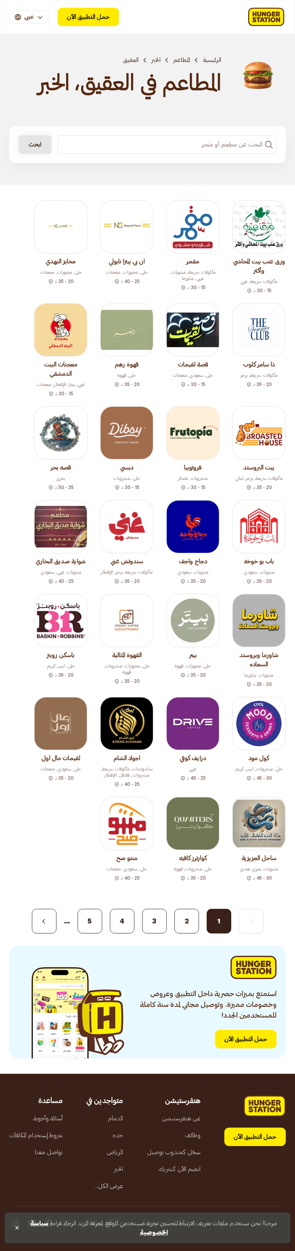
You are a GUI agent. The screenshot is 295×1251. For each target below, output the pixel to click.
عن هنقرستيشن (181, 1118)
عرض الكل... (108, 1186)
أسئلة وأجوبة (48, 1118)
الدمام (115, 1118)
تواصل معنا (49, 1152)
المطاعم (181, 60)
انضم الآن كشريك (180, 1169)
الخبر (156, 60)
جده (118, 1135)
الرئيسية (212, 60)
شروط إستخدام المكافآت (36, 1135)
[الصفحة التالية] (44, 921)
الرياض (115, 1152)
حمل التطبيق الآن (88, 17)
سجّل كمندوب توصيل (174, 1152)
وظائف (193, 1135)
